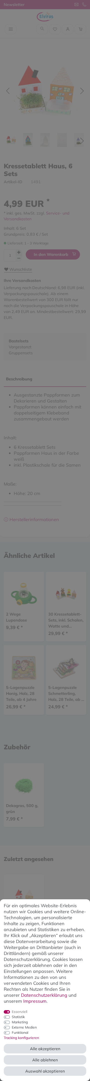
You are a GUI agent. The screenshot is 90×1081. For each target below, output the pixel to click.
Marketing (20, 1022)
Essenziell (19, 1011)
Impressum (34, 1001)
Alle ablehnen (45, 1059)
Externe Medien (24, 1027)
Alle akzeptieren (45, 1048)
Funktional (20, 1032)
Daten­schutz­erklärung (44, 995)
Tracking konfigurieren (21, 1038)
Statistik (18, 1017)
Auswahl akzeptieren (45, 1071)
